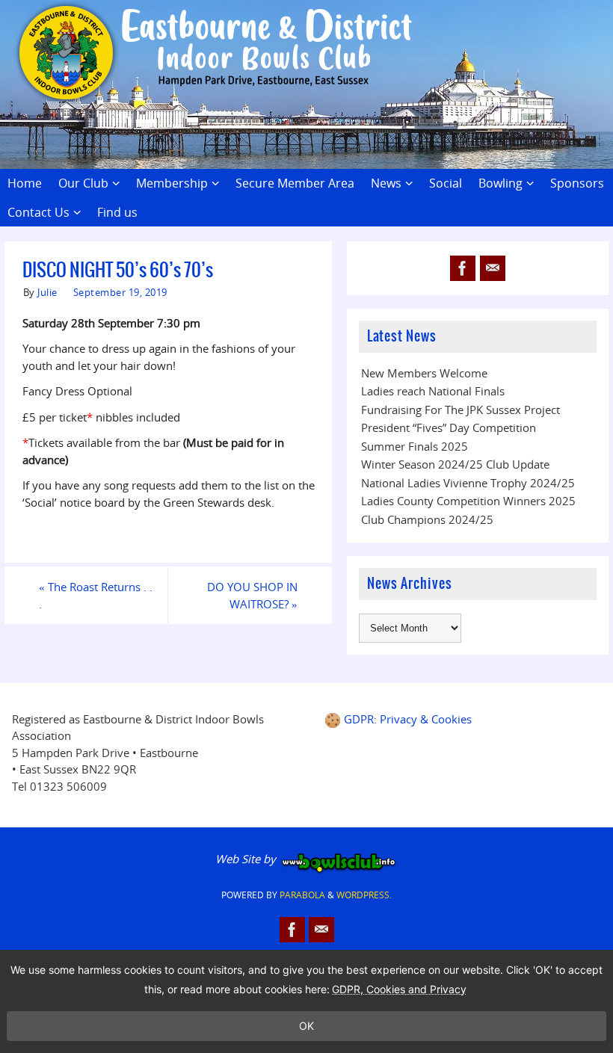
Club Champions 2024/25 (427, 519)
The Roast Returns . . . (96, 595)
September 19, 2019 (120, 292)
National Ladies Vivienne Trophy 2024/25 (468, 482)
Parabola (302, 895)
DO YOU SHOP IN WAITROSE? (252, 595)
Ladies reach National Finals (433, 390)
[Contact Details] (492, 268)
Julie (47, 292)
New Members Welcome (424, 372)
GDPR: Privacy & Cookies (408, 718)
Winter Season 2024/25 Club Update (455, 464)
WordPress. (364, 895)
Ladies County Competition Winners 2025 (468, 500)
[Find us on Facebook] (462, 268)
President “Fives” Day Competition (448, 427)
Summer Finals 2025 (414, 446)
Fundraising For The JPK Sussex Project (460, 409)
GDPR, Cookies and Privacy (399, 989)
